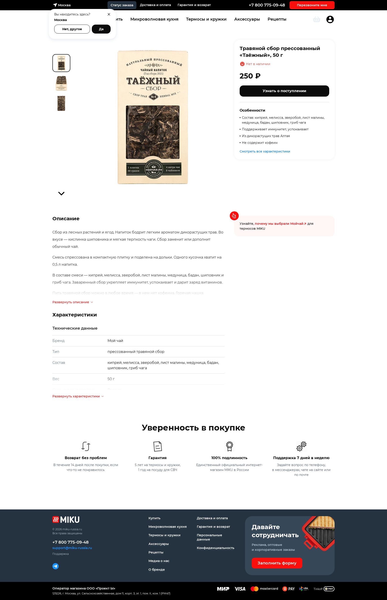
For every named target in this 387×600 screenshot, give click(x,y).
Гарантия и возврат (194, 5)
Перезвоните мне (312, 5)
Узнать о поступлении (284, 91)
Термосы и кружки (206, 19)
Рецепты (277, 19)
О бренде (156, 570)
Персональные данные (209, 537)
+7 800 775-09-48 (267, 5)
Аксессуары (247, 19)
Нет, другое (72, 29)
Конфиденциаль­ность (215, 548)
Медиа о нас (158, 561)
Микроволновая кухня (154, 19)
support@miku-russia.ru (72, 548)
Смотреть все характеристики (265, 151)
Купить (154, 518)
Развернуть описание (70, 302)
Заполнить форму (277, 563)
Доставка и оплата (155, 5)
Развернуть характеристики (76, 396)
